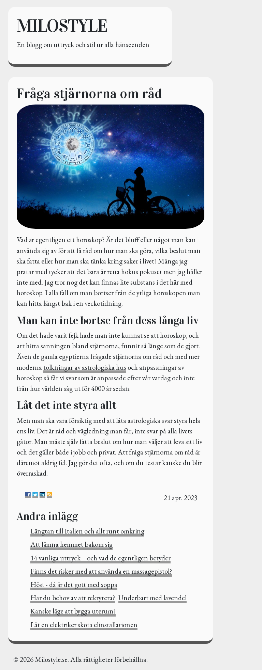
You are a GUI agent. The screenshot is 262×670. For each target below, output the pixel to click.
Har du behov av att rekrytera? (72, 597)
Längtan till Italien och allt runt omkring (87, 531)
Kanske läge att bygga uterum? (73, 611)
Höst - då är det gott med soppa (73, 584)
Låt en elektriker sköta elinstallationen (83, 624)
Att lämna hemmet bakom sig (71, 544)
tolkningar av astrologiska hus (84, 367)
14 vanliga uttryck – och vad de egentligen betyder (100, 557)
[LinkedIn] (42, 495)
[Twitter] (35, 495)
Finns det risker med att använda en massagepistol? (101, 571)
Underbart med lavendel (152, 597)
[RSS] (49, 495)
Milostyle (62, 25)
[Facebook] (28, 495)
